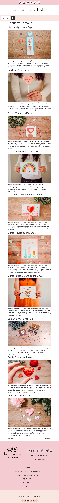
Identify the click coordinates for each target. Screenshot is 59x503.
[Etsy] (38, 2)
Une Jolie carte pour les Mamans (26, 194)
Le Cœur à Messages (19, 395)
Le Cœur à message (19, 70)
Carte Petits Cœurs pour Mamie (25, 275)
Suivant (10, 438)
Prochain (48, 438)
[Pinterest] (24, 2)
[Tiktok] (35, 2)
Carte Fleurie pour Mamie (22, 232)
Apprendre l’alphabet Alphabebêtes (27, 471)
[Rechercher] (13, 18)
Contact (27, 486)
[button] (29, 18)
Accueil (27, 468)
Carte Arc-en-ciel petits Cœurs (25, 151)
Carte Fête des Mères (20, 113)
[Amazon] (31, 2)
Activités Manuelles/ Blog (27, 475)
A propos (27, 482)
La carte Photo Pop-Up (20, 318)
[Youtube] (27, 2)
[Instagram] (20, 2)
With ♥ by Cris (29, 492)
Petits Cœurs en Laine (20, 357)
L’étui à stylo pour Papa (20, 27)
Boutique (27, 479)
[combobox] (5, 18)
